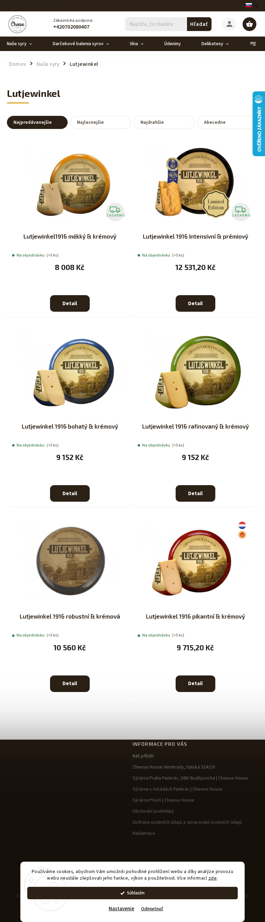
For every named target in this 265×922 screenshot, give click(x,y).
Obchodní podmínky (153, 811)
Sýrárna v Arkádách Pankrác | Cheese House (177, 789)
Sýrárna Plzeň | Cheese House (163, 800)
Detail (69, 303)
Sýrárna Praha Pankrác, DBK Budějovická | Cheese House (190, 778)
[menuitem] (24, 44)
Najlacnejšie (90, 122)
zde (212, 878)
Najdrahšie (152, 122)
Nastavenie (121, 908)
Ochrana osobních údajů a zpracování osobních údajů (187, 822)
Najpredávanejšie (32, 122)
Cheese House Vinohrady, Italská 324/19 (173, 767)
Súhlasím (136, 893)
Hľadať (199, 24)
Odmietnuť (152, 908)
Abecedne (215, 122)
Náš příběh (143, 756)
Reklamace (143, 833)
